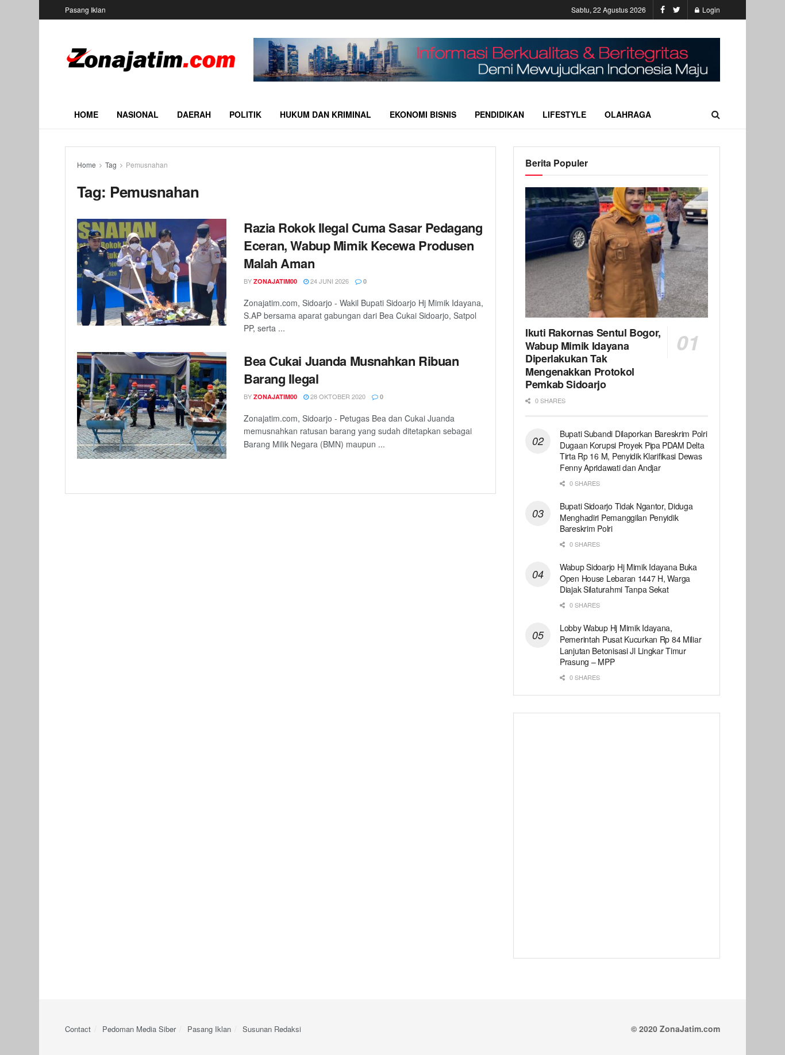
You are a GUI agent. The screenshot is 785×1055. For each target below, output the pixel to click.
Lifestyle (564, 114)
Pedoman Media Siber (139, 1028)
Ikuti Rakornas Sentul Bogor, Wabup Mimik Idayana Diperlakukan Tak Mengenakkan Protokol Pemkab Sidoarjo (593, 358)
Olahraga (628, 114)
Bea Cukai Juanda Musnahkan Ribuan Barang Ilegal (351, 369)
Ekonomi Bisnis (423, 114)
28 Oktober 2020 (337, 396)
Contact (78, 1028)
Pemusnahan (147, 164)
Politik (245, 114)
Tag (111, 164)
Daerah (194, 114)
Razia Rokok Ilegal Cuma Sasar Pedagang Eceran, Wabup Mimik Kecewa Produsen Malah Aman (363, 245)
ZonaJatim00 (275, 281)
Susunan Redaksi (272, 1028)
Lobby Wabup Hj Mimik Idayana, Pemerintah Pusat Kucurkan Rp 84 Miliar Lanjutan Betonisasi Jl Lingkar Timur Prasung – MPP (630, 644)
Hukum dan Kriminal (325, 114)
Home (86, 114)
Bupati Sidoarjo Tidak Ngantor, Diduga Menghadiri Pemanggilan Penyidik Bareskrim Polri (626, 517)
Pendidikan (499, 114)
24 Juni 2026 (329, 280)
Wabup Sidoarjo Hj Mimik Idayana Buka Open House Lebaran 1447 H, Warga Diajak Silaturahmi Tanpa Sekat (628, 578)
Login (710, 9)
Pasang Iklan (85, 9)
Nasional (138, 114)
